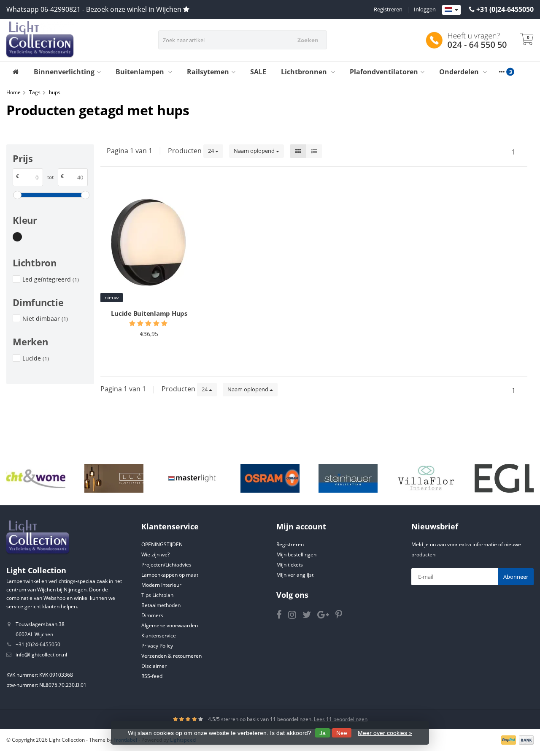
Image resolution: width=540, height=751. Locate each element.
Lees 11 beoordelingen (340, 719)
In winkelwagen (145, 354)
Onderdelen (460, 71)
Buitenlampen (141, 71)
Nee (341, 732)
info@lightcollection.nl (41, 654)
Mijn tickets (289, 564)
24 (211, 151)
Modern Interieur (161, 584)
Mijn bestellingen (296, 554)
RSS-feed (151, 676)
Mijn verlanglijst (294, 574)
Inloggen (425, 9)
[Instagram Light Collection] (295, 616)
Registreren (388, 9)
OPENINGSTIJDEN (162, 544)
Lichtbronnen (305, 71)
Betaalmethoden (161, 605)
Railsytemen (208, 71)
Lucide (35, 358)
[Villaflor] (426, 478)
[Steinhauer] (348, 478)
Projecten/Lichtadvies (166, 564)
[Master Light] (191, 478)
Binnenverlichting (64, 71)
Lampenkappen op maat (169, 574)
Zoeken (308, 40)
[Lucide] (113, 478)
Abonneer (515, 576)
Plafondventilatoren (384, 71)
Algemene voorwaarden (169, 625)
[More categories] (501, 71)
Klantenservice (158, 635)
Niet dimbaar (45, 318)
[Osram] (270, 478)
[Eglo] (504, 478)
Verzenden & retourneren (171, 655)
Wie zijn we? (155, 554)
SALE (258, 71)
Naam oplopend (255, 151)
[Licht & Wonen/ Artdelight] (35, 478)
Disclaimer (154, 666)
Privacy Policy (157, 645)
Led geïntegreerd (50, 279)
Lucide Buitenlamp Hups (149, 313)
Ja (322, 732)
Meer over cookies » (385, 732)
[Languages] (451, 10)
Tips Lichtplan (157, 595)
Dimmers (152, 615)
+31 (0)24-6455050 (505, 9)
